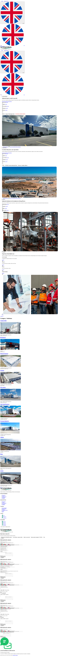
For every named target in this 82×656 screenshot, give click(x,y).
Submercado (3, 549)
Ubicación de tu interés (3, 585)
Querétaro (3, 498)
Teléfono (1, 543)
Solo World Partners (4, 404)
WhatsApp (4, 516)
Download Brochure (6, 198)
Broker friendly (4, 508)
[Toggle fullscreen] (1, 528)
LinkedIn (4, 521)
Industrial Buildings (4, 96)
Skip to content (2, 46)
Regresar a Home (15, 655)
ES (1, 45)
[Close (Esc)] (3, 528)
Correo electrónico (2, 542)
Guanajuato (3, 497)
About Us (3, 509)
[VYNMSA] (6, 490)
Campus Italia (3, 320)
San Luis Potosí (4, 496)
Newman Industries (4, 421)
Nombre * (1, 629)
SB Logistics (3, 387)
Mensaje (2, 555)
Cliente (2, 565)
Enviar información (3, 556)
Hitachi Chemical (4, 353)
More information (18, 198)
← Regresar (2, 557)
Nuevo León (3, 495)
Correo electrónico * (3, 632)
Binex (1, 454)
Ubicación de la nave (3, 548)
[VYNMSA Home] (6, 49)
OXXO (1, 470)
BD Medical (3, 337)
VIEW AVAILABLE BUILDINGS (7, 101)
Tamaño (1, 551)
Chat (4, 515)
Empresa (1, 545)
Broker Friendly (6, 50)
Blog (2, 314)
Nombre (1, 541)
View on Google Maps (12, 198)
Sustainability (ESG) (5, 510)
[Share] (2, 528)
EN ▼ (23, 23)
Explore (7, 102)
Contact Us (1, 316)
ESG (2, 50)
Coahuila (3, 502)
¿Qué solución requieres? (3, 546)
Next (1, 487)
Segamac (2, 370)
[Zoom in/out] (0, 528)
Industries (3, 199)
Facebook (4, 525)
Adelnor (2, 437)
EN (24, 45)
